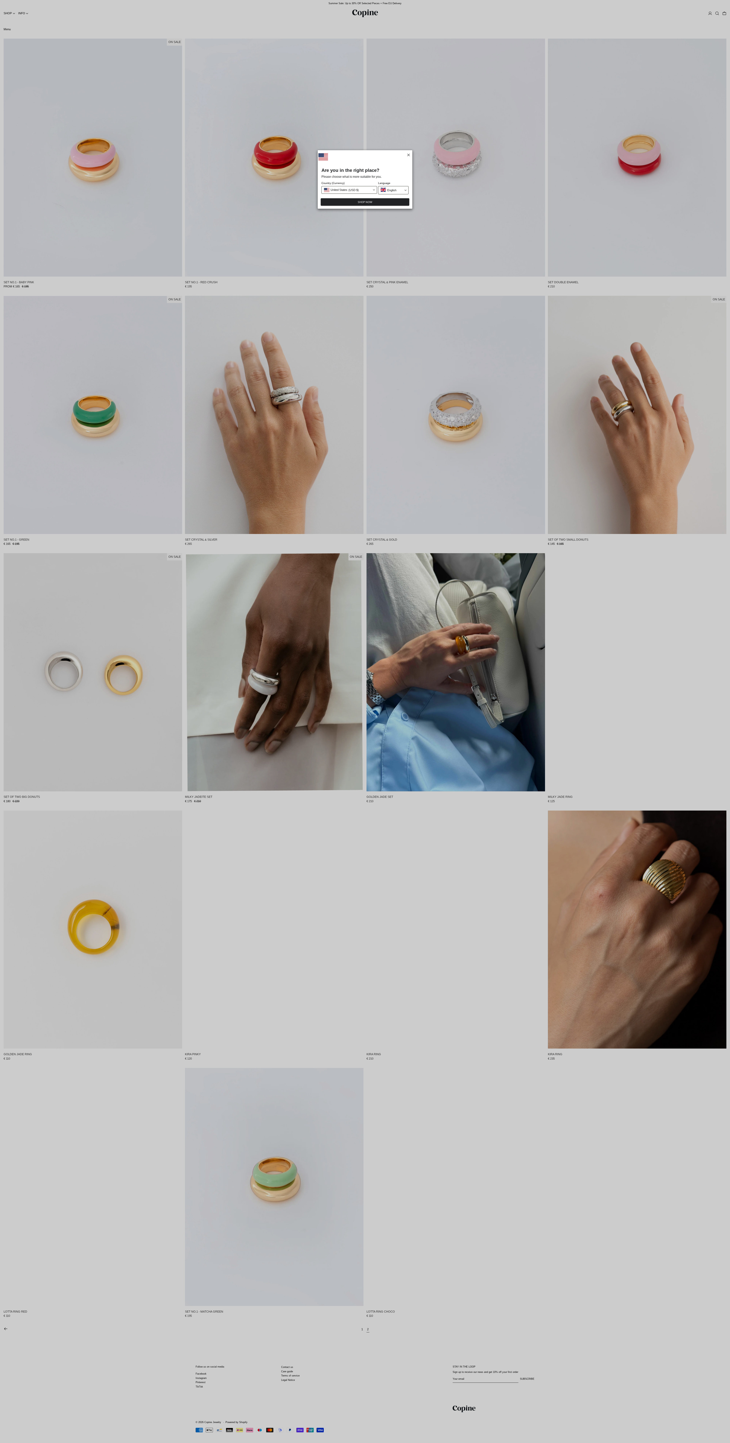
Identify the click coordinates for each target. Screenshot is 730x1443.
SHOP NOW (365, 202)
